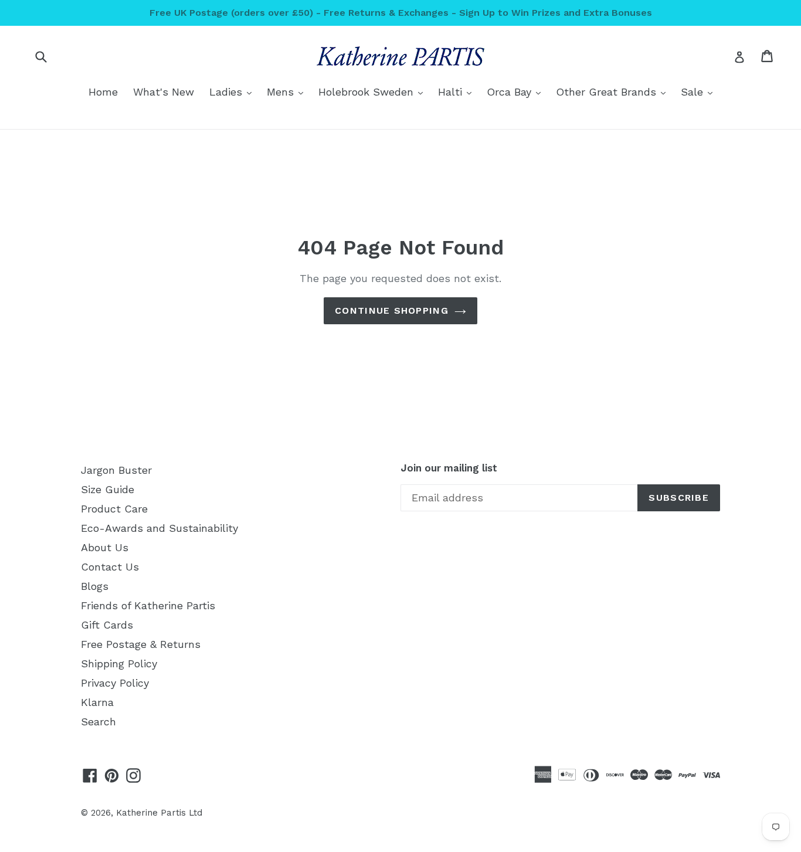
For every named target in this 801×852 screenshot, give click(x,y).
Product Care (114, 509)
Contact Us (110, 567)
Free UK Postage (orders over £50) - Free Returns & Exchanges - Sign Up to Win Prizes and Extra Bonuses (401, 12)
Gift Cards (107, 625)
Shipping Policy (119, 663)
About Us (104, 547)
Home (103, 92)
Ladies (233, 91)
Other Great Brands (613, 91)
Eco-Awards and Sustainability (159, 528)
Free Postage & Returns (141, 644)
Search (98, 721)
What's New (163, 92)
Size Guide (107, 489)
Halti (457, 91)
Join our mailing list (448, 468)
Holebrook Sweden (373, 91)
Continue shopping (392, 310)
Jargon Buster (116, 470)
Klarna (97, 702)
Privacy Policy (115, 683)
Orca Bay (517, 91)
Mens (288, 91)
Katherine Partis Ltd (159, 812)
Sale (699, 91)
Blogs (94, 586)
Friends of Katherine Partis (148, 605)
